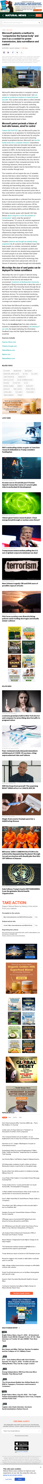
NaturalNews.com (8, 350)
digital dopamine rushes (9, 59)
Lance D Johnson (15, 48)
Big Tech (9, 30)
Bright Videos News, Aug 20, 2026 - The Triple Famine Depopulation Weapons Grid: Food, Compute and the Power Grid (21, 1396)
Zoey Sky (12, 581)
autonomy (8, 56)
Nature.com (6, 354)
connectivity (26, 58)
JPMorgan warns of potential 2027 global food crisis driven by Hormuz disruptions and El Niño (19, 1220)
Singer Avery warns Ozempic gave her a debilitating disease (18, 820)
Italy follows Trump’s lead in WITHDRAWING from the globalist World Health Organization (21, 891)
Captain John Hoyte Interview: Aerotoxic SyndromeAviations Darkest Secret (17, 1408)
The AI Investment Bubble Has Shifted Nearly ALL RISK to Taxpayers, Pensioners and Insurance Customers (20, 1384)
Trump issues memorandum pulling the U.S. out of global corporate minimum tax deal (20, 551)
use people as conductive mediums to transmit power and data (20, 97)
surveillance (5, 62)
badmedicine (15, 56)
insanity (9, 61)
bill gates (10, 58)
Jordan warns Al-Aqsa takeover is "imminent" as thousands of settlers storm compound (17, 1130)
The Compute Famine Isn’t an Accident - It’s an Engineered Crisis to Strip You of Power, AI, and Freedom (20, 1137)
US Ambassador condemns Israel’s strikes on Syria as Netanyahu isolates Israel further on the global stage (19, 1165)
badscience (23, 56)
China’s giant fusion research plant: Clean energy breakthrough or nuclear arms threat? (21, 519)
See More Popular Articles (21, 1293)
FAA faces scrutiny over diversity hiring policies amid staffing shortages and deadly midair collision (20, 618)
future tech (25, 59)
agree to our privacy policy (12, 1475)
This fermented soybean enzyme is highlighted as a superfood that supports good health (18, 1247)
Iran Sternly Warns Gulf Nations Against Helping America (20, 1159)
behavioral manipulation (33, 56)
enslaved (18, 59)
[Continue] (39, 1431)
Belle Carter (13, 614)
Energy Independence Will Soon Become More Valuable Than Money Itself (19, 1373)
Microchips (15, 61)
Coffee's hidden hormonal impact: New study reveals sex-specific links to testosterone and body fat (20, 1192)
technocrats (19, 62)
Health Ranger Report (10, 1328)
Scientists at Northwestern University (25, 282)
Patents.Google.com (9, 346)
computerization (17, 58)
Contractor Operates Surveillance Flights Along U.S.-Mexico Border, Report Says (19, 1287)
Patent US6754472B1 (10, 131)
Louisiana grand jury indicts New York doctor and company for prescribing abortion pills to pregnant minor (21, 718)
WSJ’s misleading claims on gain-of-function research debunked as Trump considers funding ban (21, 449)
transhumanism (28, 62)
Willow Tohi (13, 480)
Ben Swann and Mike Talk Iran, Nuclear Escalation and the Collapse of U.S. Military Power (20, 1350)
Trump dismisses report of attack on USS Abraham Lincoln (21, 1253)
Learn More (8, 1479)
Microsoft (21, 61)
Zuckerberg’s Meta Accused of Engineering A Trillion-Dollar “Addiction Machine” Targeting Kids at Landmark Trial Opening (19, 1152)
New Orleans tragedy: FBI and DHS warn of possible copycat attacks (20, 584)
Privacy (6, 1458)
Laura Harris (13, 548)
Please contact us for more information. (13, 935)
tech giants (12, 62)
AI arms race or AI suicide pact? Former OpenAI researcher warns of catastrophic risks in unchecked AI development (19, 485)
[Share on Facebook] (13, 52)
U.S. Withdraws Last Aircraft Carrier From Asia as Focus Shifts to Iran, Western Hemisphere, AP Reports (20, 1227)
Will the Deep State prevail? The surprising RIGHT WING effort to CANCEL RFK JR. (20, 787)
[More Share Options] (22, 52)
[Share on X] (17, 52)
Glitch (30, 59)
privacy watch (36, 61)
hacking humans (8, 386)
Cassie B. (12, 445)
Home (3, 30)
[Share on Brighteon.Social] (4, 52)
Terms (10, 1458)
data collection (34, 58)
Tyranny (35, 62)
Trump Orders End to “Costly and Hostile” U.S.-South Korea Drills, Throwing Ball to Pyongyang (19, 1185)
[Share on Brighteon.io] (8, 52)
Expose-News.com (9, 342)
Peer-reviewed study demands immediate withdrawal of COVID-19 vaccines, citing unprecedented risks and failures (20, 753)
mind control (28, 61)
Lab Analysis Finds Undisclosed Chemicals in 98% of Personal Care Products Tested (19, 1234)
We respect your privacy (21, 1435)
